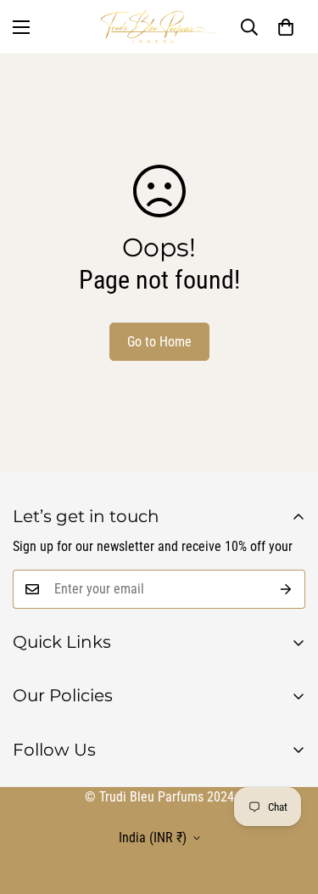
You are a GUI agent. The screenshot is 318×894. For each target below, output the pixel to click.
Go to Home (159, 342)
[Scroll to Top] (170, 804)
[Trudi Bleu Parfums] (159, 26)
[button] (285, 27)
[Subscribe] (286, 589)
